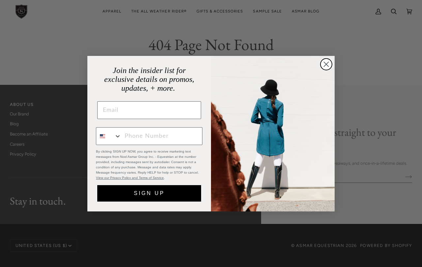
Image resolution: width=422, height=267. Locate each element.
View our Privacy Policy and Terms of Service (130, 178)
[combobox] (108, 136)
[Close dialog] (326, 64)
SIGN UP (149, 193)
